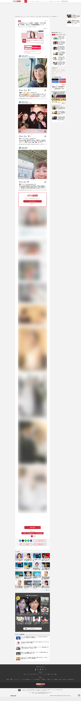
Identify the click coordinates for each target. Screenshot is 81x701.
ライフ (40, 1)
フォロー (54, 79)
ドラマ (60, 70)
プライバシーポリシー (17, 679)
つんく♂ (54, 72)
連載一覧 (51, 1)
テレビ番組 (33, 26)
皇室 (33, 1)
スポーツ (24, 16)
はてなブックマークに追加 (28, 541)
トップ (23, 1)
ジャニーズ (27, 674)
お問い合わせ (65, 679)
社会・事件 (36, 1)
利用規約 (11, 679)
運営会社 (8, 679)
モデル (54, 74)
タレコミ (52, 679)
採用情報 (56, 679)
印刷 (45, 28)
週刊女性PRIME (17, 16)
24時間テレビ (55, 70)
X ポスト (23, 540)
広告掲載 (43, 679)
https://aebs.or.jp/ (44, 690)
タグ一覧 (55, 1)
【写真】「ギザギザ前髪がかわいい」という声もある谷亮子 (33, 52)
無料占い (58, 1)
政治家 (30, 26)
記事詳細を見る (32, 203)
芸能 (25, 1)
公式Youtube (63, 81)
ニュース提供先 (48, 679)
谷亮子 (28, 16)
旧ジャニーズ (29, 1)
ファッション (23, 26)
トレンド (43, 1)
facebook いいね (20, 541)
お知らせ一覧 (60, 679)
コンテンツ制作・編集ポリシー (36, 679)
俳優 (63, 70)
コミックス (47, 1)
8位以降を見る (32, 628)
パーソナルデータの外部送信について (26, 679)
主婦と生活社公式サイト (71, 679)
